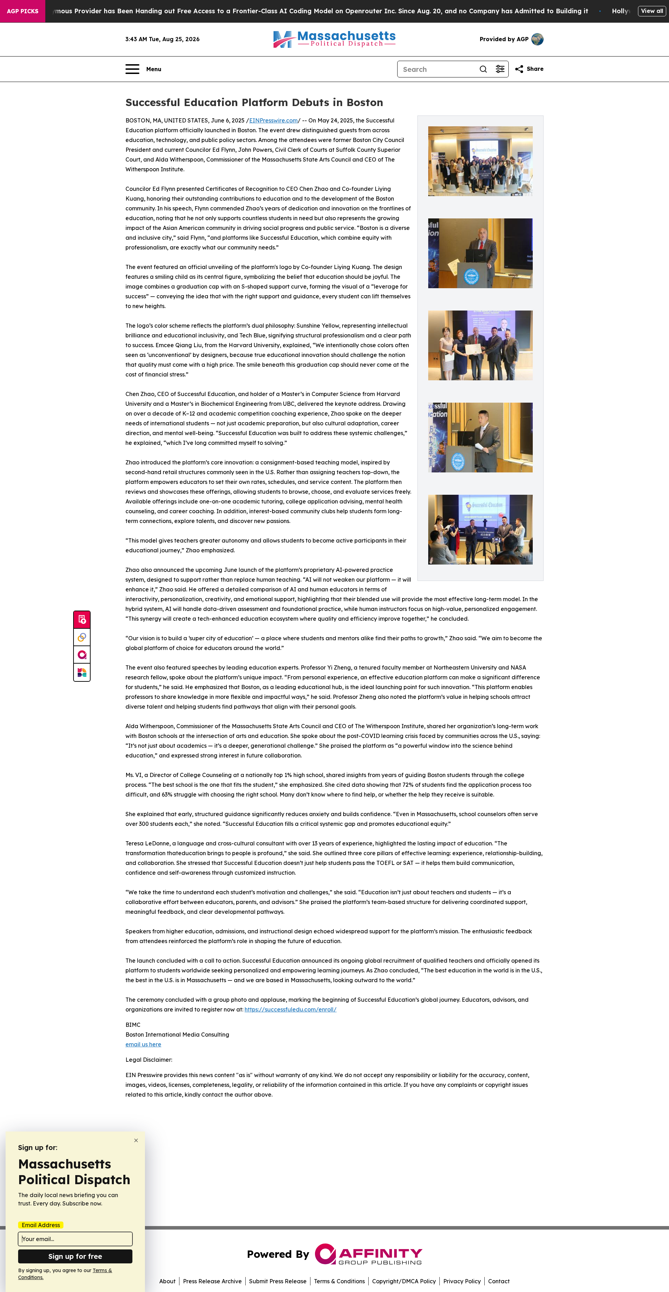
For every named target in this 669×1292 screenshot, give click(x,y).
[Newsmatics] (82, 672)
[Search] (483, 69)
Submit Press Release (278, 1281)
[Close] (136, 1140)
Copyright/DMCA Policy (404, 1281)
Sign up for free (75, 1256)
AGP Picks (22, 11)
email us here (143, 1044)
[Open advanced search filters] (500, 69)
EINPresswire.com (273, 120)
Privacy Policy (462, 1281)
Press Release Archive (212, 1281)
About (167, 1281)
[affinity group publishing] (82, 655)
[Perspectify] (82, 637)
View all (652, 10)
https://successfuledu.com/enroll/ (291, 1009)
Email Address (41, 1225)
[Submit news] (82, 620)
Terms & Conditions (339, 1281)
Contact (499, 1281)
